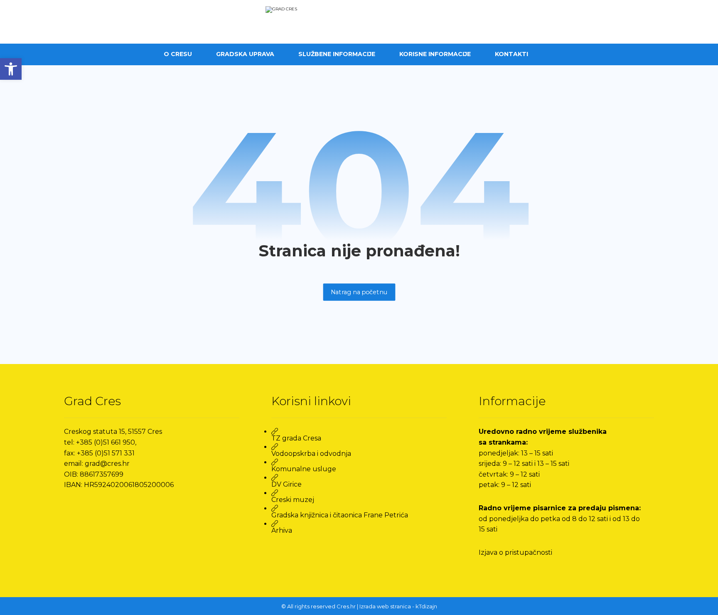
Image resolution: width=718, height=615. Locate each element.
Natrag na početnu (359, 291)
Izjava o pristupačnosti (515, 552)
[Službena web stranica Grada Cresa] (359, 21)
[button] (11, 69)
